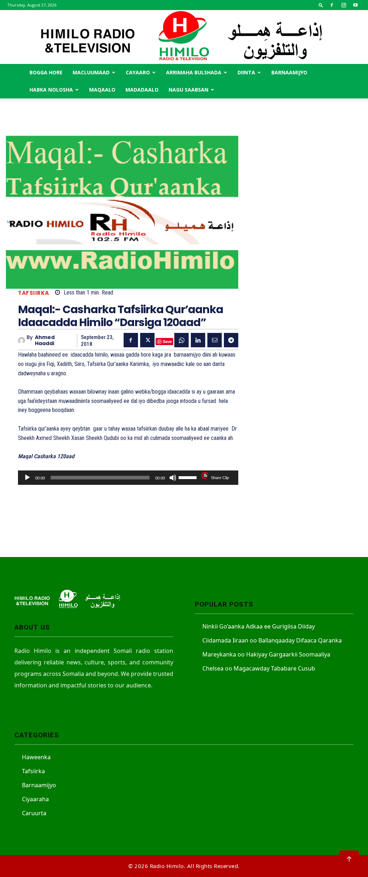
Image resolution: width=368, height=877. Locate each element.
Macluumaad (91, 72)
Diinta (246, 72)
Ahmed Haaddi (45, 340)
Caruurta (34, 813)
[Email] (214, 340)
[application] (128, 477)
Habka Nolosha (51, 89)
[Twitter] (147, 340)
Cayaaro (138, 72)
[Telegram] (231, 340)
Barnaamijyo (289, 72)
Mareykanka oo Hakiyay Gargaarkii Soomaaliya (266, 654)
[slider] (189, 476)
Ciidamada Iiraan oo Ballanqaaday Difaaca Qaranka (272, 640)
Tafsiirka (33, 293)
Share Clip (220, 477)
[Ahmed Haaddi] (22, 340)
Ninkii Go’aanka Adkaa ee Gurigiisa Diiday (258, 626)
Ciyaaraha (35, 799)
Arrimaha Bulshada (193, 72)
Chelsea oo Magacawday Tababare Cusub (258, 668)
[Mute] (172, 477)
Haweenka (36, 757)
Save (167, 341)
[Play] (27, 477)
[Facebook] (331, 5)
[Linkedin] (198, 340)
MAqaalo (102, 89)
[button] (321, 5)
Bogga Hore (46, 72)
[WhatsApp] (181, 340)
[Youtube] (355, 5)
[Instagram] (343, 5)
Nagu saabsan (188, 89)
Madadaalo (141, 89)
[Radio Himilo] (184, 37)
